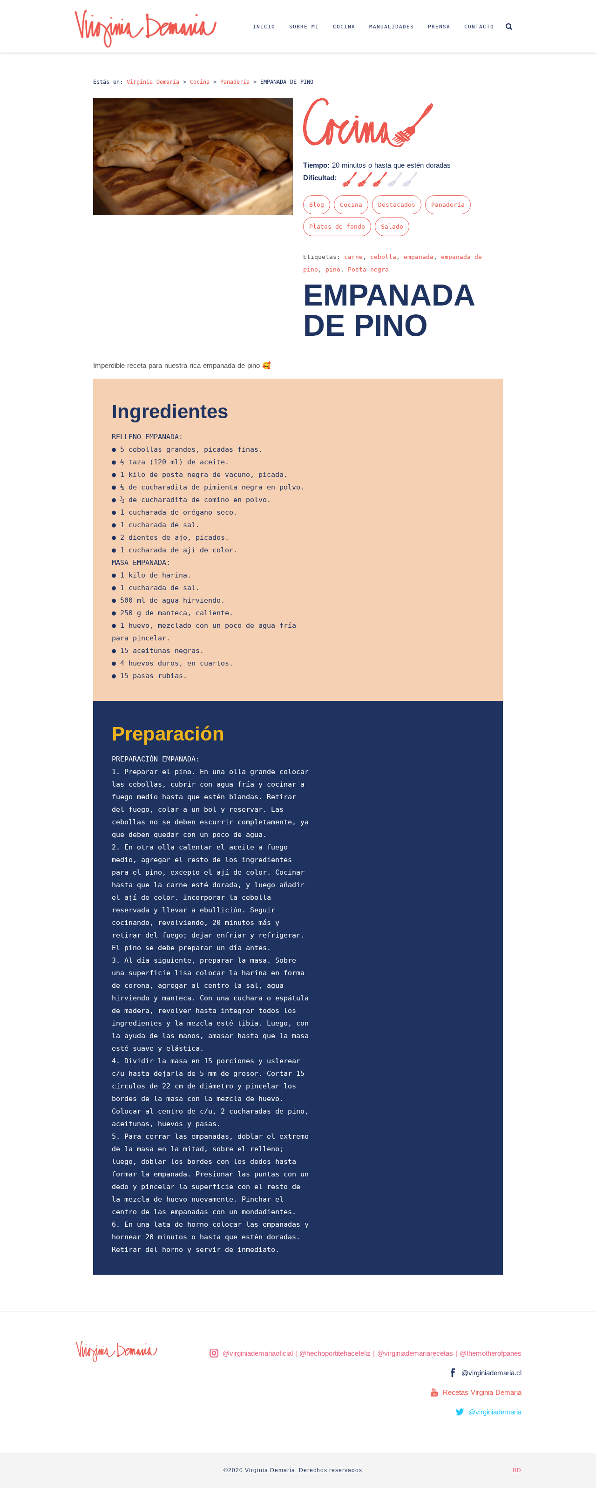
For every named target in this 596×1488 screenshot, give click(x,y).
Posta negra (368, 269)
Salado (392, 226)
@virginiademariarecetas (415, 1353)
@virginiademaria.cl (491, 1373)
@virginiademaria (495, 1412)
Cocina (344, 27)
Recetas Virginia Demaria (482, 1392)
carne (353, 256)
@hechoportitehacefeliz (335, 1353)
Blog (316, 204)
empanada (418, 256)
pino (332, 269)
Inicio (264, 27)
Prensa (439, 27)
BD (517, 1470)
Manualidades (391, 27)
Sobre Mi (304, 27)
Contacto (479, 27)
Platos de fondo (337, 226)
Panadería (448, 204)
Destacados (396, 204)
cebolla (383, 256)
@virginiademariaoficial (258, 1353)
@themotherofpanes (491, 1353)
